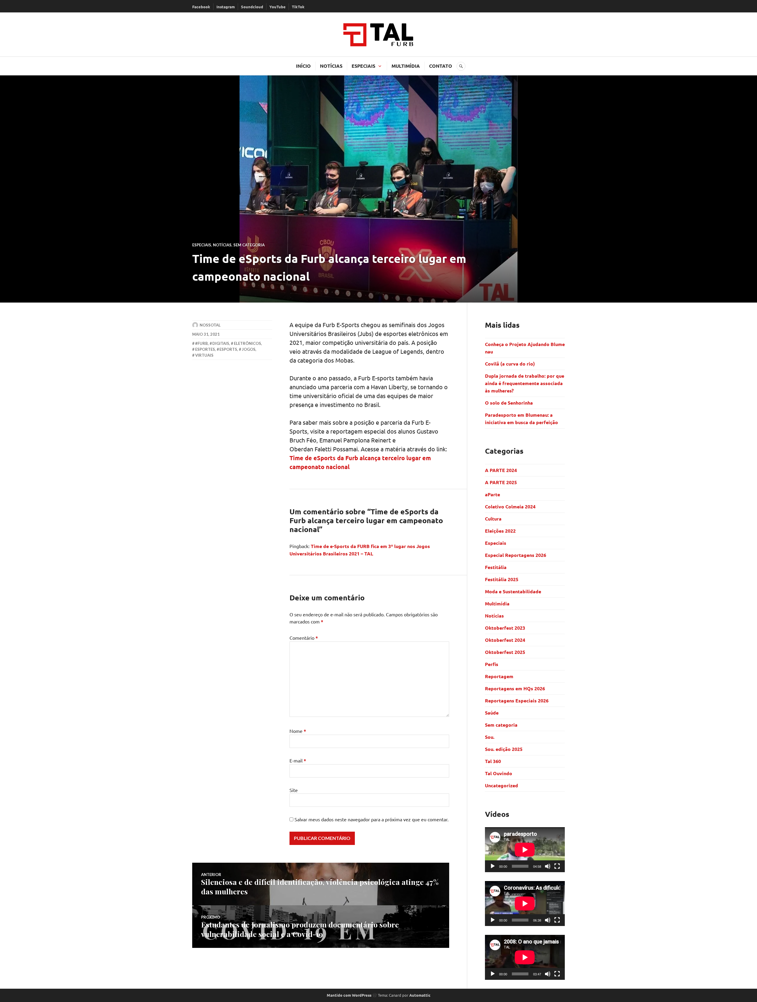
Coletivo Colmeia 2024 (510, 506)
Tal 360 (493, 761)
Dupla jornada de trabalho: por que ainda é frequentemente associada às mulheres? (524, 383)
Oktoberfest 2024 (505, 640)
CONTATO (440, 66)
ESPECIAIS (363, 66)
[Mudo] (548, 866)
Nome (297, 731)
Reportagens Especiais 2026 (517, 700)
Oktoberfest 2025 (505, 652)
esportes (205, 349)
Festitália (496, 567)
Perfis (491, 664)
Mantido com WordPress (349, 995)
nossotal (210, 325)
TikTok (298, 6)
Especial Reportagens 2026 (515, 555)
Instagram (225, 6)
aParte (492, 494)
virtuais (204, 355)
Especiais (201, 245)
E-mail (297, 760)
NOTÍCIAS (331, 66)
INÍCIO (303, 66)
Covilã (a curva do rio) (510, 364)
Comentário (303, 638)
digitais (220, 343)
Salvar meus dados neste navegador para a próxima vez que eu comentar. (372, 819)
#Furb (201, 343)
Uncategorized (501, 785)
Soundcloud (252, 6)
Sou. (489, 737)
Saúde (492, 713)
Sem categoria (249, 245)
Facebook (201, 6)
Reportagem (499, 676)
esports (228, 349)
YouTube (277, 6)
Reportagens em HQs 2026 (515, 688)
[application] (525, 849)
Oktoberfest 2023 (505, 628)
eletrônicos (247, 343)
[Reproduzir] (493, 866)
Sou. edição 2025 (504, 749)
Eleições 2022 (500, 531)
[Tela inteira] (557, 866)
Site (293, 790)
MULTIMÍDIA (406, 66)
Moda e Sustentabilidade (513, 591)
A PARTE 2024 (501, 470)
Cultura (493, 518)
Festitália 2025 (501, 579)
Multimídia (497, 603)
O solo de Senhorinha (509, 403)
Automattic (420, 995)
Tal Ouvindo (498, 773)
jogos (248, 349)
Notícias (222, 245)
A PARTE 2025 (501, 482)
